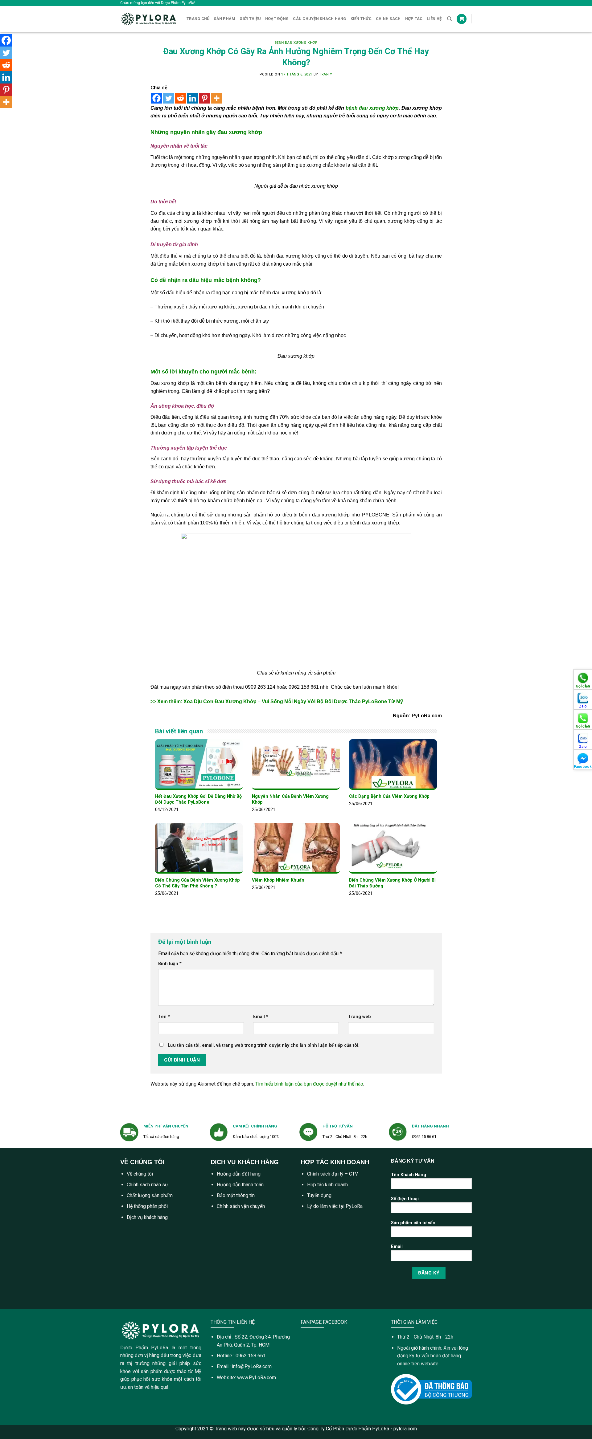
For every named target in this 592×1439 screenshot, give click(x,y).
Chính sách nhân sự (147, 1185)
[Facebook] (156, 98)
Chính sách (388, 18)
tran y (325, 74)
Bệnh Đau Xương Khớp (296, 43)
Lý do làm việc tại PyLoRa (335, 1206)
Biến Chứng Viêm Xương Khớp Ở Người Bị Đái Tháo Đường (392, 883)
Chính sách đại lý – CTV (332, 1174)
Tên (164, 1016)
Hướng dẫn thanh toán (240, 1185)
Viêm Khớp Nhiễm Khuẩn (278, 880)
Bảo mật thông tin (236, 1195)
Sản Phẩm (224, 18)
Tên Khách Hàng (408, 1174)
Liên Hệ (434, 18)
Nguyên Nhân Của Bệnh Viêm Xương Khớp (290, 799)
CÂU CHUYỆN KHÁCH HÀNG (319, 18)
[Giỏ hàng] (462, 19)
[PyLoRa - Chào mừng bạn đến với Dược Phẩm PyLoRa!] (148, 18)
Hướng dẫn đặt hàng (239, 1174)
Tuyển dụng (319, 1195)
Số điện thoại (405, 1198)
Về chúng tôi (140, 1174)
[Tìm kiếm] (449, 19)
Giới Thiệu (250, 18)
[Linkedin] (192, 98)
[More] (216, 98)
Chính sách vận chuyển (241, 1206)
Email (260, 1016)
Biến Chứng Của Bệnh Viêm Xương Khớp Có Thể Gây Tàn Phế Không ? (197, 883)
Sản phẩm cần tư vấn (413, 1222)
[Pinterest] (204, 98)
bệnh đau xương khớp (372, 108)
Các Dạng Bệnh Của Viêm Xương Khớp (389, 796)
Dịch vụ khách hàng (147, 1217)
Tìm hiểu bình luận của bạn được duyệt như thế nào (309, 1084)
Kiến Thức (361, 18)
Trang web (359, 1016)
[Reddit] (180, 98)
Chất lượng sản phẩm (150, 1195)
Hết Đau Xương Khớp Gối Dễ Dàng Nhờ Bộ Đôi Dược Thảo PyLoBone (198, 799)
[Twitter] (168, 98)
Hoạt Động (277, 18)
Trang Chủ (198, 18)
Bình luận (170, 963)
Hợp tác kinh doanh (327, 1185)
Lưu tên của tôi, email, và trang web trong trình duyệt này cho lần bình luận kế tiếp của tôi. (264, 1045)
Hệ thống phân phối (147, 1206)
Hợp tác (414, 18)
